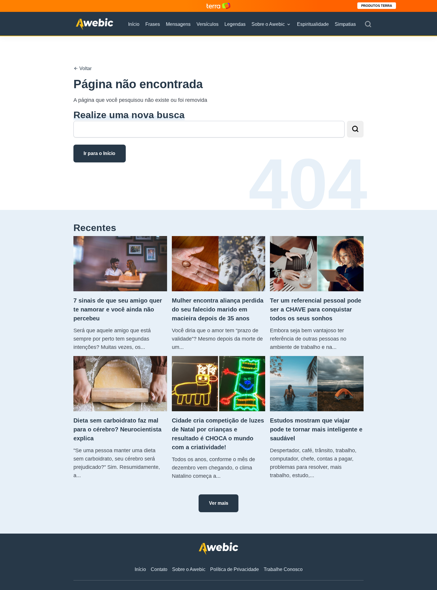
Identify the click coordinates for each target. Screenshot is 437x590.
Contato (159, 569)
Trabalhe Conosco (283, 569)
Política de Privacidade (234, 569)
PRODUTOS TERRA (376, 5)
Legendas (235, 24)
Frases (152, 24)
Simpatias (345, 24)
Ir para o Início (99, 153)
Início (133, 24)
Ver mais (218, 503)
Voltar (85, 68)
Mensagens (178, 24)
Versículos (207, 24)
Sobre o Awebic (268, 24)
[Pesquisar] (368, 24)
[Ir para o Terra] (218, 5)
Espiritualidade (313, 24)
